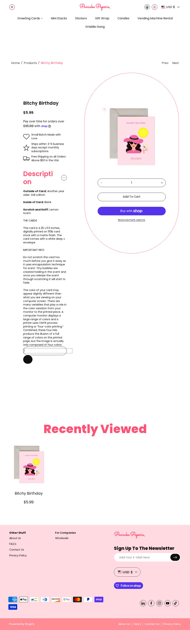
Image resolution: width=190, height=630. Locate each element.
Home (15, 63)
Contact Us (16, 550)
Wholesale (61, 538)
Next (175, 63)
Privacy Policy (18, 555)
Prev (165, 63)
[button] (12, 7)
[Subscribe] (175, 557)
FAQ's (12, 544)
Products (30, 63)
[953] (27, 359)
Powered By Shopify (22, 624)
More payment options (131, 219)
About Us (15, 538)
